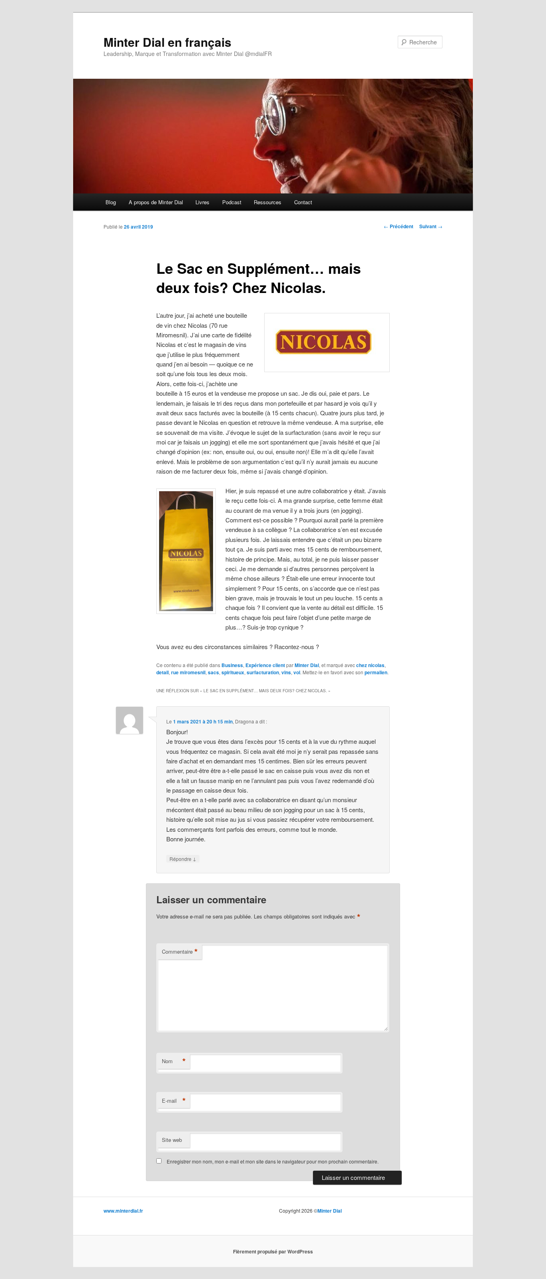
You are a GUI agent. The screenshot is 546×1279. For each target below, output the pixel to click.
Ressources (267, 202)
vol (296, 672)
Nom (174, 1061)
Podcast (231, 202)
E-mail (174, 1100)
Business (232, 665)
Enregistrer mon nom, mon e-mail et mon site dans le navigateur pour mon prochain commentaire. (273, 1161)
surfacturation (263, 672)
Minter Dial (307, 665)
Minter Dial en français (167, 41)
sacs (213, 672)
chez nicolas (370, 665)
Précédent (398, 226)
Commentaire (180, 951)
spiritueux (232, 672)
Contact (303, 202)
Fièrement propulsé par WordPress (273, 1251)
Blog (111, 202)
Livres (202, 202)
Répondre (182, 858)
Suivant (430, 226)
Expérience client (265, 665)
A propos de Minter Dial (156, 202)
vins (286, 672)
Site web (172, 1140)
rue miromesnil (188, 672)
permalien (376, 672)
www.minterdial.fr (123, 1210)
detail (162, 672)
